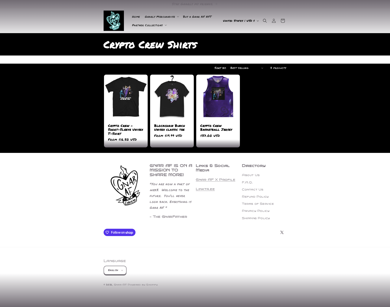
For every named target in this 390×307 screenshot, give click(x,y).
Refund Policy (255, 196)
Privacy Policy (255, 211)
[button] (161, 16)
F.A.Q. (247, 182)
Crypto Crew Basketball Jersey (216, 128)
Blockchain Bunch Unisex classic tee (169, 128)
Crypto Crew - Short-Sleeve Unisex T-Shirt (125, 130)
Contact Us (252, 189)
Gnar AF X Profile (215, 180)
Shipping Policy (256, 218)
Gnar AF (120, 284)
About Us (251, 175)
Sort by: (220, 68)
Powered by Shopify (143, 284)
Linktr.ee (205, 189)
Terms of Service (258, 204)
